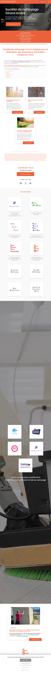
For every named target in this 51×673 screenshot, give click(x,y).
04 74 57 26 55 (30, 24)
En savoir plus (17, 112)
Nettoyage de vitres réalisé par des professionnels (17, 158)
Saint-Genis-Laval (10, 74)
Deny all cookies (26, 663)
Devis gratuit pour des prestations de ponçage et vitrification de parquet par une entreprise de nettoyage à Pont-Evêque (25, 160)
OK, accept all (26, 660)
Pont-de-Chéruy (10, 71)
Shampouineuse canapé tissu (35, 100)
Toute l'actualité (35, 639)
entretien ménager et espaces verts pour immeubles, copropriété (16, 157)
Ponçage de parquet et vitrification (13, 100)
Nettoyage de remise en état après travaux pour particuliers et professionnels (31, 156)
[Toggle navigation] (49, 1)
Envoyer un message (25, 174)
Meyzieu (8, 75)
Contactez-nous (43, 1)
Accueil (2, 44)
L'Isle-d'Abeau (9, 77)
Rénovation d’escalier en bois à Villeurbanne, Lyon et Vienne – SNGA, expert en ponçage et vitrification (27, 154)
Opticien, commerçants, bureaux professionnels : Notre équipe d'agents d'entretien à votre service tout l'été (25, 159)
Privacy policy (26, 670)
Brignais (8, 73)
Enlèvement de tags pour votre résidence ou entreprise (22, 630)
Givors (8, 72)
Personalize (26, 667)
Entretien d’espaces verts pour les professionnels (24, 131)
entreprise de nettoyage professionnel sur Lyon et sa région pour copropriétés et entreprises (21, 155)
